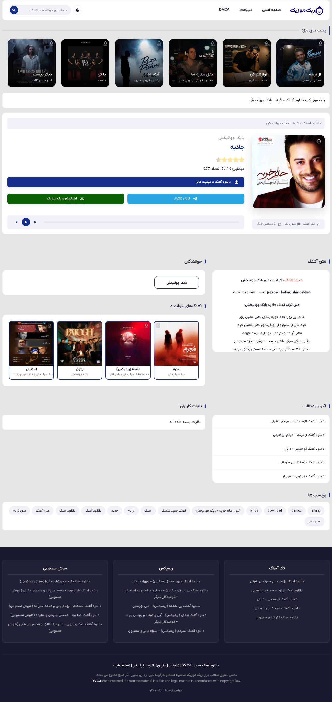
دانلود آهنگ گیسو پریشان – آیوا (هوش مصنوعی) (55, 581)
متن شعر (314, 522)
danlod (297, 511)
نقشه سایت (121, 665)
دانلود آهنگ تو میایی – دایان (304, 448)
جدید (114, 511)
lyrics (254, 511)
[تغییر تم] (77, 10)
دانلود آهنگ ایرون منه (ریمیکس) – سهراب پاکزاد (166, 581)
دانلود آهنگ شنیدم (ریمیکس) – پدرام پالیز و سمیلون (166, 631)
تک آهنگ (309, 224)
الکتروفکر (156, 690)
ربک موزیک (316, 100)
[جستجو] (14, 10)
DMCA (224, 10)
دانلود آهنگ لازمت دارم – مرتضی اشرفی (297, 421)
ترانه (131, 511)
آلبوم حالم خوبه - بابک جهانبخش (218, 511)
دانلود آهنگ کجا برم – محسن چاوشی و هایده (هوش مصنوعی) (55, 615)
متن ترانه (19, 511)
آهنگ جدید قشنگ (174, 511)
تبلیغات (246, 10)
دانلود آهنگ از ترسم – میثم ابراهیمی (298, 435)
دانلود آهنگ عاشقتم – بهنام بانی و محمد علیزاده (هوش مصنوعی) (55, 606)
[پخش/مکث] (26, 222)
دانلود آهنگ (93, 511)
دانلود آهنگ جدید (206, 665)
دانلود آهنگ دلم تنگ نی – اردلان (302, 462)
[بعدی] (35, 222)
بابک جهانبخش (256, 305)
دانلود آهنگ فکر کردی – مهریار (303, 476)
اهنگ (148, 511)
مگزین (161, 665)
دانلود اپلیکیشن (144, 665)
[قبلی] (16, 222)
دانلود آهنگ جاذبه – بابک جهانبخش (293, 123)
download (275, 511)
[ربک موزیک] (306, 10)
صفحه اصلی (271, 10)
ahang (316, 511)
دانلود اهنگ (67, 511)
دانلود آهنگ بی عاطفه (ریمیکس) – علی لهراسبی (166, 606)
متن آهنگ (43, 511)
